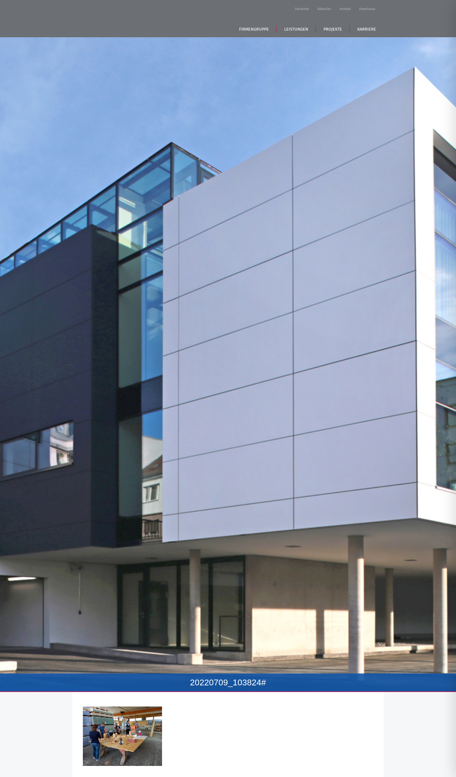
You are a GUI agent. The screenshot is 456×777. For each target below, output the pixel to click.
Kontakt (345, 9)
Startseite (302, 9)
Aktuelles (324, 9)
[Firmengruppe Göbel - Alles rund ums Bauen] (120, 17)
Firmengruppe (254, 29)
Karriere (366, 29)
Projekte (333, 29)
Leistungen (296, 29)
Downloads (367, 9)
